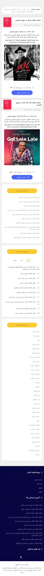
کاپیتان (37, 387)
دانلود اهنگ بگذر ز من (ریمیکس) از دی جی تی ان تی (23, 210)
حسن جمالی (36, 344)
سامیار (38, 455)
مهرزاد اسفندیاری (34, 425)
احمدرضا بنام (36, 438)
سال (15, 260)
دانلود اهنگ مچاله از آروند (31, 206)
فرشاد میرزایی (35, 429)
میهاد (38, 421)
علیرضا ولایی (36, 349)
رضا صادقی (36, 404)
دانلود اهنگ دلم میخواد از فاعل (28, 292)
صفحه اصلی (38, 480)
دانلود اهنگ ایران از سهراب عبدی (29, 202)
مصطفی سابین (35, 366)
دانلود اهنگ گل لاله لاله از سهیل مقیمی (29, 104)
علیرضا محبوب (35, 374)
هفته (29, 260)
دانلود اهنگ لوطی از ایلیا (30, 274)
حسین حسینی (35, 370)
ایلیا (38, 340)
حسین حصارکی (35, 378)
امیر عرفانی (36, 400)
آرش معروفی (36, 353)
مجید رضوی (36, 408)
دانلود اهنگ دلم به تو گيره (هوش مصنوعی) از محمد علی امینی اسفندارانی (22, 228)
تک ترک (28, 88)
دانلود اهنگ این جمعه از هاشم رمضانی (28, 223)
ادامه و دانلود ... (20, 93)
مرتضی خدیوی (35, 433)
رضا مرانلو (37, 395)
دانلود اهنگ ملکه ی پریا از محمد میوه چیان (26, 214)
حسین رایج (36, 361)
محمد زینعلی (36, 412)
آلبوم (40, 492)
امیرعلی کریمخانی (34, 450)
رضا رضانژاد (37, 391)
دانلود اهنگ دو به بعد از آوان (31, 219)
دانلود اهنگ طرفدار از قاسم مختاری (26, 288)
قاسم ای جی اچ (35, 357)
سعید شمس (36, 416)
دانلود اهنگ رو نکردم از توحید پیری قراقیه (27, 237)
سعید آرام (36, 336)
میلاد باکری (36, 332)
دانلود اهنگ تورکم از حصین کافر (30, 233)
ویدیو (40, 488)
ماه (22, 260)
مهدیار (38, 383)
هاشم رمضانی (35, 442)
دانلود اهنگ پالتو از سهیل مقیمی (28, 20)
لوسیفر (37, 446)
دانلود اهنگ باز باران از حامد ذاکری (29, 197)
